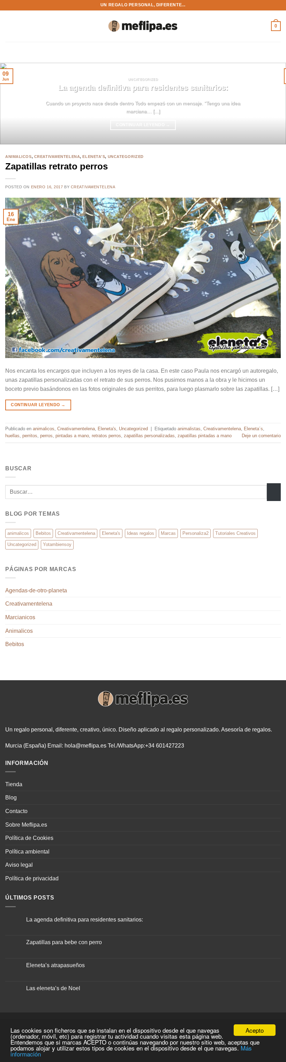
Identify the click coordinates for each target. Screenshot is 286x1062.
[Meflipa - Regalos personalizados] (143, 26)
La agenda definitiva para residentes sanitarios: (143, 87)
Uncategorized (126, 156)
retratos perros (106, 435)
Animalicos (19, 631)
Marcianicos (20, 617)
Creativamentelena (57, 156)
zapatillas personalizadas (149, 435)
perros (46, 435)
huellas (12, 435)
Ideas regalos (140, 533)
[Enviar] (274, 492)
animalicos (18, 156)
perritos (29, 435)
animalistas (189, 428)
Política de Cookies (29, 838)
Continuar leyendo (143, 125)
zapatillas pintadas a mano (205, 435)
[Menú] (9, 26)
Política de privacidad (32, 878)
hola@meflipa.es (85, 746)
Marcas (168, 533)
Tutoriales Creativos (235, 533)
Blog (11, 798)
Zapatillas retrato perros (56, 166)
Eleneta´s (253, 428)
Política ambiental (27, 852)
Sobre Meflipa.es (26, 825)
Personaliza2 (195, 533)
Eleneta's (93, 156)
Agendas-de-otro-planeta (36, 590)
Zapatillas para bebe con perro (64, 942)
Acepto (255, 1030)
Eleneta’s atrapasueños (55, 965)
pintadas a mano (72, 435)
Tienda (13, 784)
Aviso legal (19, 865)
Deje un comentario (261, 435)
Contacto (16, 811)
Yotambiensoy (57, 544)
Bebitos (43, 533)
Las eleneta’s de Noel (53, 988)
